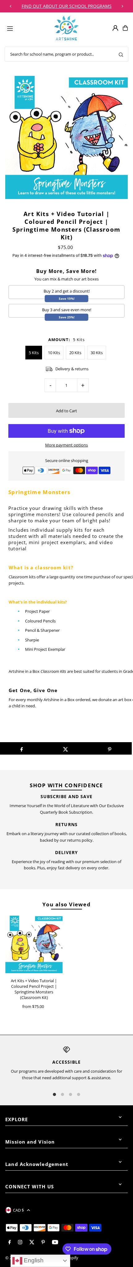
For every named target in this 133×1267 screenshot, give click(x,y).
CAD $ (18, 1210)
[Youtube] (55, 1242)
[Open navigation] (27, 27)
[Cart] (125, 28)
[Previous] (11, 6)
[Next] (122, 6)
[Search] (121, 54)
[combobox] (66, 54)
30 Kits (97, 352)
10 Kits (54, 352)
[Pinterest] (43, 1242)
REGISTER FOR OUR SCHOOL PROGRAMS (66, 6)
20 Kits (75, 352)
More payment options (66, 445)
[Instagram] (20, 1242)
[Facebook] (9, 1242)
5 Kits (34, 352)
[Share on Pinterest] (110, 748)
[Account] (115, 28)
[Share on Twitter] (65, 748)
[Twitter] (31, 1242)
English (33, 1260)
